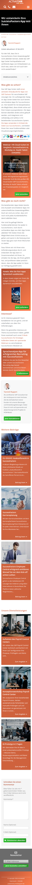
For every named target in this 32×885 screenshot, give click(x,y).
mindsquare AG (19, 883)
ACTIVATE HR (4, 34)
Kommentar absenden (16, 840)
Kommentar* (8, 799)
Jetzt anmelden (22, 194)
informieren (23, 373)
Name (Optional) (10, 825)
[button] (16, 77)
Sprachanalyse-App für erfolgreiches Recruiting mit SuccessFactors (15, 354)
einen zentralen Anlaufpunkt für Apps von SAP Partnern (14, 91)
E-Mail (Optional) (10, 832)
